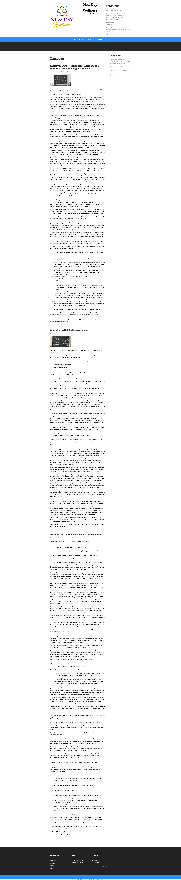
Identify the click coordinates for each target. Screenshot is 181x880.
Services (81, 39)
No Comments (66, 71)
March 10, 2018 (55, 71)
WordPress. (58, 877)
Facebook (52, 863)
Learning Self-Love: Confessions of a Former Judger (75, 534)
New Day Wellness (90, 7)
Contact (91, 39)
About (100, 39)
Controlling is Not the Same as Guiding (69, 330)
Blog (107, 39)
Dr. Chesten (75, 71)
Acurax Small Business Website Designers (95, 879)
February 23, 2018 (55, 333)
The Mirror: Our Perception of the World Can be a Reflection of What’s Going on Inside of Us (74, 67)
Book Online (53, 860)
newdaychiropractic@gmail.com (101, 866)
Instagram (52, 865)
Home (73, 39)
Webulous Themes (75, 877)
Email (51, 868)
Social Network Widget (81, 879)
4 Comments (67, 537)
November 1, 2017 (55, 537)
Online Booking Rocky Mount (113, 19)
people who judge (68, 397)
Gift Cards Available (111, 34)
